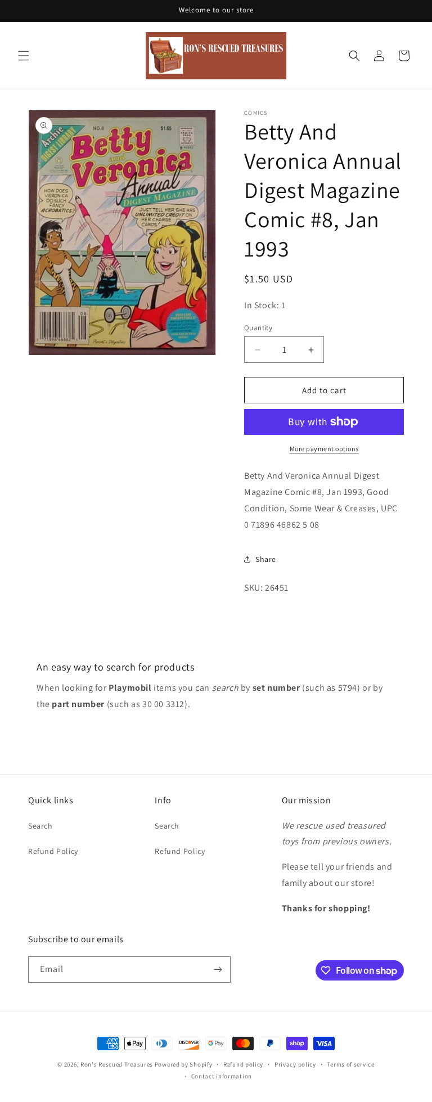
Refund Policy (53, 851)
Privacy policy (295, 1064)
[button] (23, 55)
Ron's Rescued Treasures (116, 1064)
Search (40, 826)
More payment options (324, 448)
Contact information (221, 1076)
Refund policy (243, 1064)
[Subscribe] (217, 969)
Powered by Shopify (184, 1064)
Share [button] (265, 559)
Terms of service (350, 1064)
